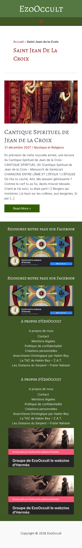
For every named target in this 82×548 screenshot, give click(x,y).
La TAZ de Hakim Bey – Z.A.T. (41, 360)
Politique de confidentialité (43, 346)
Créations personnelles (41, 351)
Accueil (18, 41)
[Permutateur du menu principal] (41, 21)
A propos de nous (41, 331)
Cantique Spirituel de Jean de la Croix (36, 135)
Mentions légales (43, 341)
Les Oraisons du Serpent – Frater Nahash (41, 365)
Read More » (22, 209)
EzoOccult (41, 8)
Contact (43, 336)
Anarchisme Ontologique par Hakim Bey (41, 355)
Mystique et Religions (49, 147)
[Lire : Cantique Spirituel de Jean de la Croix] (41, 102)
